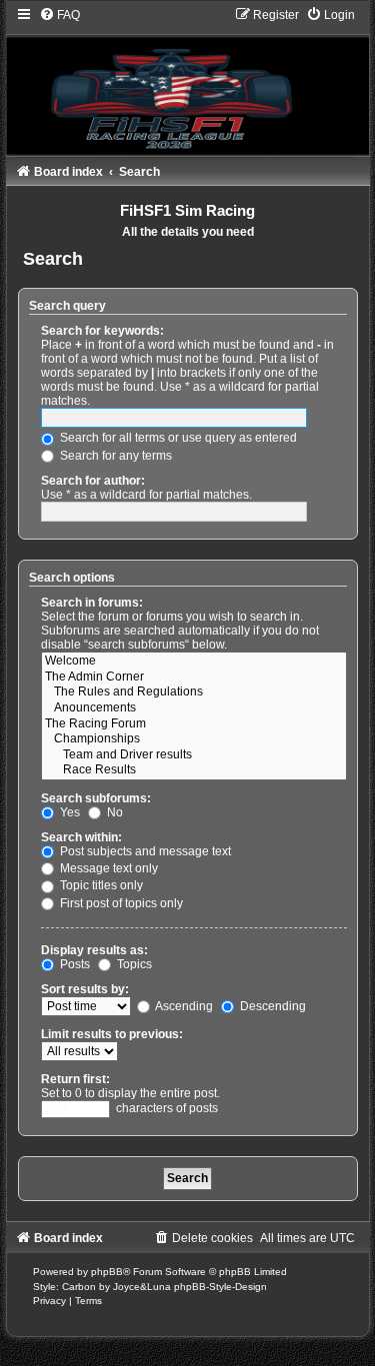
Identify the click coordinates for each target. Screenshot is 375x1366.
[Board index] (188, 80)
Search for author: (93, 481)
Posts (73, 964)
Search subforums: (96, 798)
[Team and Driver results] (194, 755)
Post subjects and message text (144, 851)
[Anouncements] (194, 708)
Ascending (183, 1006)
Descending (271, 1006)
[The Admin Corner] (194, 677)
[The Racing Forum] (194, 724)
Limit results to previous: (112, 1034)
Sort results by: (85, 989)
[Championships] (194, 739)
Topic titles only (100, 885)
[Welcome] (194, 662)
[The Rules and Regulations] (194, 692)
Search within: (81, 837)
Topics (133, 964)
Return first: (75, 1079)
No (113, 812)
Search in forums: (92, 603)
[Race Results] (194, 770)
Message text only (107, 868)
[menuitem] (59, 15)
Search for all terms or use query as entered (177, 438)
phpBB (107, 1271)
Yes (68, 812)
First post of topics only (120, 903)
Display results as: (94, 950)
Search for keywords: (102, 331)
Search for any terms (114, 456)
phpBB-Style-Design (220, 1286)
